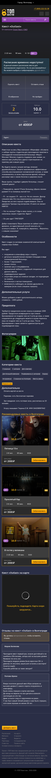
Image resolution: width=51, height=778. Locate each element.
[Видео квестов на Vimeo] (28, 775)
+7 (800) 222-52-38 (41, 8)
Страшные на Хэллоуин (22, 379)
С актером (16, 369)
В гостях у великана (14, 550)
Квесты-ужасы (38, 379)
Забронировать (39, 460)
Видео (4, 738)
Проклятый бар (12, 499)
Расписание (6, 733)
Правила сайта (19, 743)
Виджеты (17, 738)
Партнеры (5, 741)
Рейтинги (5, 736)
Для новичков (26, 369)
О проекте (17, 736)
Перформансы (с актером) (30, 374)
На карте (17, 733)
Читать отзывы (13, 113)
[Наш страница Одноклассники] (25, 775)
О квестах (5, 743)
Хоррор (45, 374)
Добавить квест (9, 728)
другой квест (39, 70)
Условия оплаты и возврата (11, 746)
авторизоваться (19, 636)
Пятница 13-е (11, 448)
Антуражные (7, 379)
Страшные (6, 369)
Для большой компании (11, 374)
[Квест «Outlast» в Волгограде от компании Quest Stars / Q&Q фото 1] (25, 348)
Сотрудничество (20, 741)
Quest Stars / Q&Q (20, 30)
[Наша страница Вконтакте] (23, 775)
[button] (47, 14)
